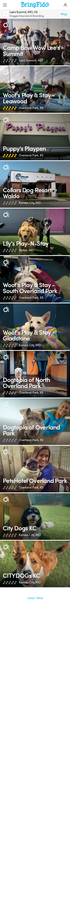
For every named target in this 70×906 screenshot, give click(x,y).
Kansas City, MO (30, 203)
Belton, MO (26, 250)
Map (64, 14)
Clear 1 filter (35, 598)
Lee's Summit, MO (31, 60)
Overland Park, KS (31, 108)
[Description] (6, 24)
